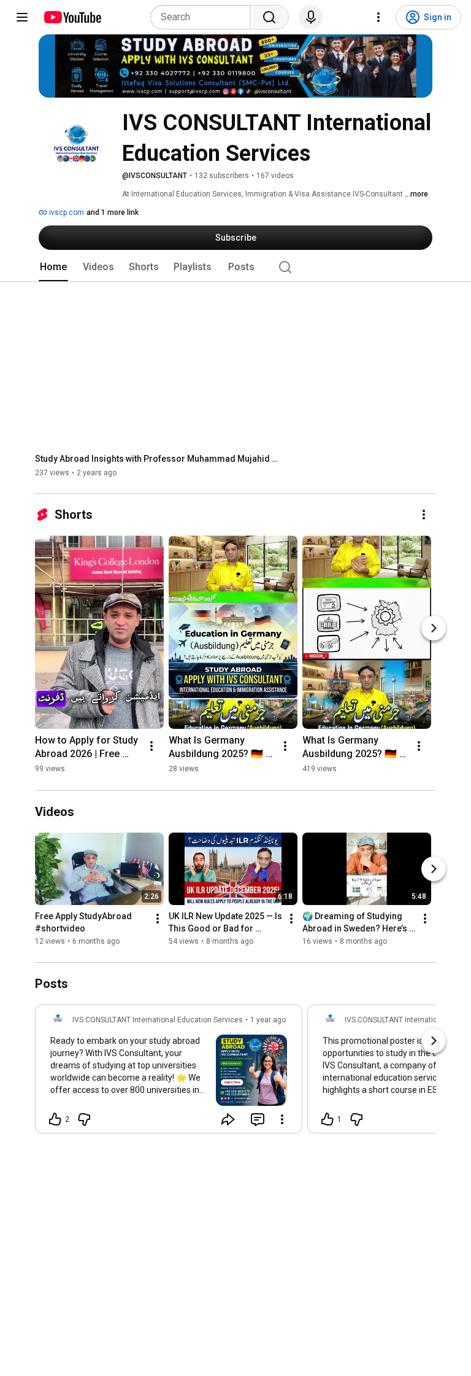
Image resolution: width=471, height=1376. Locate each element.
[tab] (53, 267)
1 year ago (268, 1020)
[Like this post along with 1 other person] (327, 1119)
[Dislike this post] (84, 1119)
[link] (168, 1073)
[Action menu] (282, 1119)
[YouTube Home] (72, 17)
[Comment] (257, 1119)
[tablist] (235, 267)
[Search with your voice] (311, 17)
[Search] (269, 17)
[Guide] (22, 17)
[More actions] (424, 514)
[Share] (228, 1119)
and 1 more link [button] (112, 212)
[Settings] (378, 17)
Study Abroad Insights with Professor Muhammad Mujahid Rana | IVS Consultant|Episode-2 (158, 459)
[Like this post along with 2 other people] (55, 1119)
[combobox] (204, 17)
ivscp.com (65, 212)
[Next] (433, 628)
